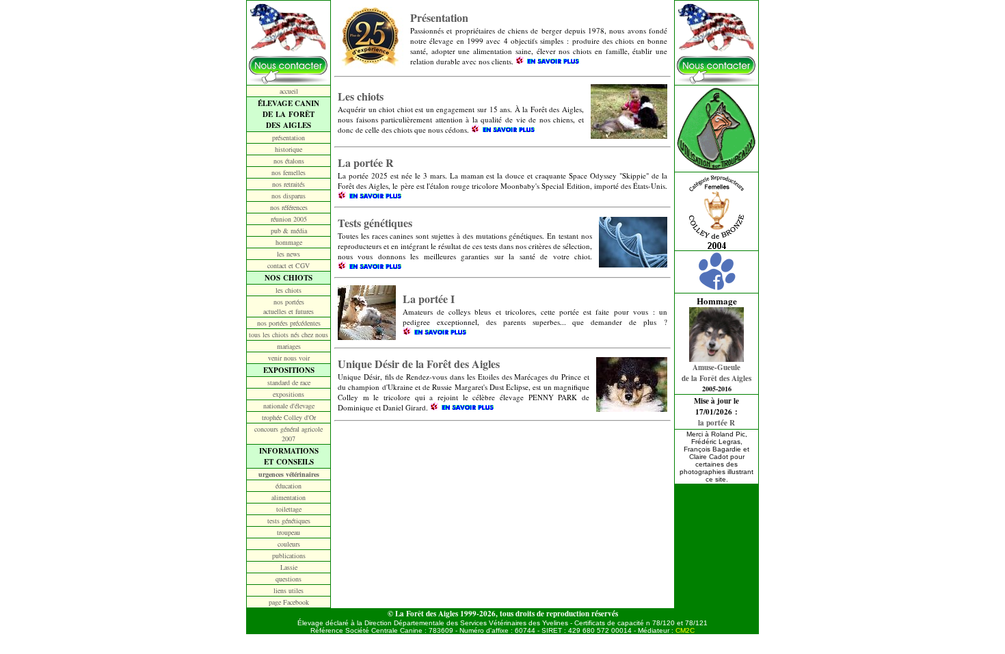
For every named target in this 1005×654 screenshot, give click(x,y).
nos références (289, 207)
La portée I (429, 298)
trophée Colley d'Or (289, 417)
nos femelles (288, 172)
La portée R (366, 162)
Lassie (288, 567)
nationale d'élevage (288, 405)
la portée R (716, 422)
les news (288, 254)
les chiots (289, 290)
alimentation (288, 497)
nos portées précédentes (289, 323)
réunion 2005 (289, 219)
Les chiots (361, 96)
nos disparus (288, 195)
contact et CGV (288, 265)
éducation (289, 485)
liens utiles (288, 590)
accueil (289, 91)
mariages (289, 346)
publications (289, 555)
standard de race (288, 382)
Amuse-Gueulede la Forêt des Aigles (716, 373)
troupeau (288, 532)
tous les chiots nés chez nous (288, 334)
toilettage (289, 509)
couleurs (289, 544)
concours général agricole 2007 (288, 433)
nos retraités (288, 184)
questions (289, 579)
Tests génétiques (375, 223)
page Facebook (289, 602)
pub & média (289, 230)
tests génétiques (288, 520)
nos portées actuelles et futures (288, 306)
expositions (288, 394)
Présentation (439, 17)
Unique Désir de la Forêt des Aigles (419, 363)
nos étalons (288, 161)
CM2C (685, 630)
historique (288, 149)
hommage (289, 242)
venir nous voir (289, 358)
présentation (288, 137)
